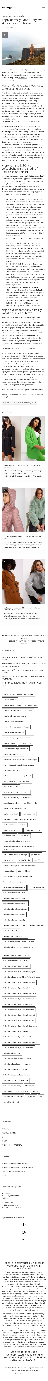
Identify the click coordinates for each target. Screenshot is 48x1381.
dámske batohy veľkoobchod (13, 721)
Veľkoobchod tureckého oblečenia (15, 1080)
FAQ (3, 1137)
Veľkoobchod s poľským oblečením (15, 1069)
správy (4, 1141)
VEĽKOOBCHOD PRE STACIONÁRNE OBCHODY (17, 1167)
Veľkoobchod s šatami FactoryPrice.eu (16, 1075)
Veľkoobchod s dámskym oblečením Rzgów (18, 1020)
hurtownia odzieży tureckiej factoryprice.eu (18, 765)
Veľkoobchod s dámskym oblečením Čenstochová (21, 1042)
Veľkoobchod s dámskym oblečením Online (18, 1010)
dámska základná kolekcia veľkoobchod (17, 711)
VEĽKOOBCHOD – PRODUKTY (12, 1145)
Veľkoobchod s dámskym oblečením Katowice (19, 993)
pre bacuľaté (35, 855)
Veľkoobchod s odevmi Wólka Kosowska (17, 1058)
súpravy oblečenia (24, 871)
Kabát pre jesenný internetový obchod (17, 776)
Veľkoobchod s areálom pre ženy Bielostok (18, 942)
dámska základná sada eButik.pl (15, 716)
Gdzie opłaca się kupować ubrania (15, 749)
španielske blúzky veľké (11, 1102)
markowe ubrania (28, 814)
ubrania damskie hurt (36, 887)
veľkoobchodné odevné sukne (14, 925)
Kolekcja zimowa (7, 16)
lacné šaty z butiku (30, 803)
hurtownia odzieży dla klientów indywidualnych (20, 759)
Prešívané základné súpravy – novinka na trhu (25, 390)
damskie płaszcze (9, 700)
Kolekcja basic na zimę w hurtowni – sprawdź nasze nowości (25, 636)
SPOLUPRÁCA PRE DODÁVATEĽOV (13, 1171)
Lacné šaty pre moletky (11, 803)
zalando (35, 1091)
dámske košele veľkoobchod (13, 732)
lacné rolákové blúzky (11, 798)
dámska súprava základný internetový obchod (20, 705)
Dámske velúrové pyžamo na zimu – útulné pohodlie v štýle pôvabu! (23, 677)
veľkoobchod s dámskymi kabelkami (16, 955)
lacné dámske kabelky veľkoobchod (16, 792)
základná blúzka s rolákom (13, 1097)
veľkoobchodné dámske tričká (14, 914)
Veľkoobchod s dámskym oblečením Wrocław (19, 1037)
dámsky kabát (17, 126)
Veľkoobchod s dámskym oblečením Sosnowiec (20, 1026)
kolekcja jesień (24, 781)
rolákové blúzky (24, 860)
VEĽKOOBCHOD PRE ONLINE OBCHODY (15, 1163)
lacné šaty (26, 798)
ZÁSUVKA (5, 1176)
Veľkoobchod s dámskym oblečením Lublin (18, 1004)
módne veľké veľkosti (32, 830)
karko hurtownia (9, 781)
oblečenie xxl (24, 836)
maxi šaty (6, 819)
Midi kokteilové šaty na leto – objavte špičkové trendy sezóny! (23, 671)
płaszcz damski (8, 860)
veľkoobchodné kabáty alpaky (14, 920)
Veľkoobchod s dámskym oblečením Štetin (18, 1048)
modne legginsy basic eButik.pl (25, 819)
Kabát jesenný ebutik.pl (11, 770)
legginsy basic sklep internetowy (14, 808)
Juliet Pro (17, 1374)
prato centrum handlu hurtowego (15, 855)
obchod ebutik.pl (9, 836)
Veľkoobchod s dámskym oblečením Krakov (18, 999)
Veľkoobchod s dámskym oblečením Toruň (18, 1031)
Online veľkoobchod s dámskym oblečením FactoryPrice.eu (18, 847)
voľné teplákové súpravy (12, 1086)
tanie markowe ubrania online (14, 887)
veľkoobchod (22, 78)
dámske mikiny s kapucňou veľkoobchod (17, 738)
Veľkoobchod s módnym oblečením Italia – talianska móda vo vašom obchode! (22, 609)
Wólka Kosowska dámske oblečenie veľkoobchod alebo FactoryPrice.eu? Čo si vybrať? (24, 665)
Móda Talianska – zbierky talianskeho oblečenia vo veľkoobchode (22, 466)
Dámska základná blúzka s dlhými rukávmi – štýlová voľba (22, 684)
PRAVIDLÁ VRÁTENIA (9, 1133)
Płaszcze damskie (19, 16)
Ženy (29, 95)
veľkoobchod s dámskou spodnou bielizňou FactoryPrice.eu (18, 948)
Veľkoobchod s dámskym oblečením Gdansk (19, 982)
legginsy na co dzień (10, 814)
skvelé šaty (38, 860)
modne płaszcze (9, 825)
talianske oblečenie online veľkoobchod (17, 876)
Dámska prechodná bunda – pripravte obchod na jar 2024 (22, 537)
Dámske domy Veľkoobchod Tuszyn (16, 727)
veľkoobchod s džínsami (12, 1053)
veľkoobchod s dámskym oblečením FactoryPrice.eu (19, 403)
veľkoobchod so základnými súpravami (17, 1064)
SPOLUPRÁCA (6, 1129)
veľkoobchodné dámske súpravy (15, 904)
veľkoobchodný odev (36, 925)
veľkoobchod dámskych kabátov (14, 893)
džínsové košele (25, 743)
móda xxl (22, 825)
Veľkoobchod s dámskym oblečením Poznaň (19, 1015)
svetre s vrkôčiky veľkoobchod (30, 305)
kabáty (10, 75)
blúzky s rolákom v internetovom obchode (18, 694)
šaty (40, 1097)
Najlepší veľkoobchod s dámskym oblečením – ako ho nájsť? (22, 658)
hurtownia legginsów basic (12, 754)
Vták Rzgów (29, 1086)
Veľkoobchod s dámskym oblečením (16, 966)
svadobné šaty (8, 871)
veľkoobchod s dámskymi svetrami (15, 961)
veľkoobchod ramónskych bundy (15, 936)
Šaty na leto (31, 1097)
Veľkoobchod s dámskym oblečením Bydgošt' (19, 972)
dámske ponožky (9, 743)
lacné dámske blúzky (10, 787)
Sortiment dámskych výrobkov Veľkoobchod (19, 865)
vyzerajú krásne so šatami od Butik (15, 1091)
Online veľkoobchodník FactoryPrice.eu (17, 841)
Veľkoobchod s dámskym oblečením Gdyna (18, 988)
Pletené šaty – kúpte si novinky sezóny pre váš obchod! (26, 642)
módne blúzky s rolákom (12, 830)
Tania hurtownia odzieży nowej (14, 882)
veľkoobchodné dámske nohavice (15, 898)
